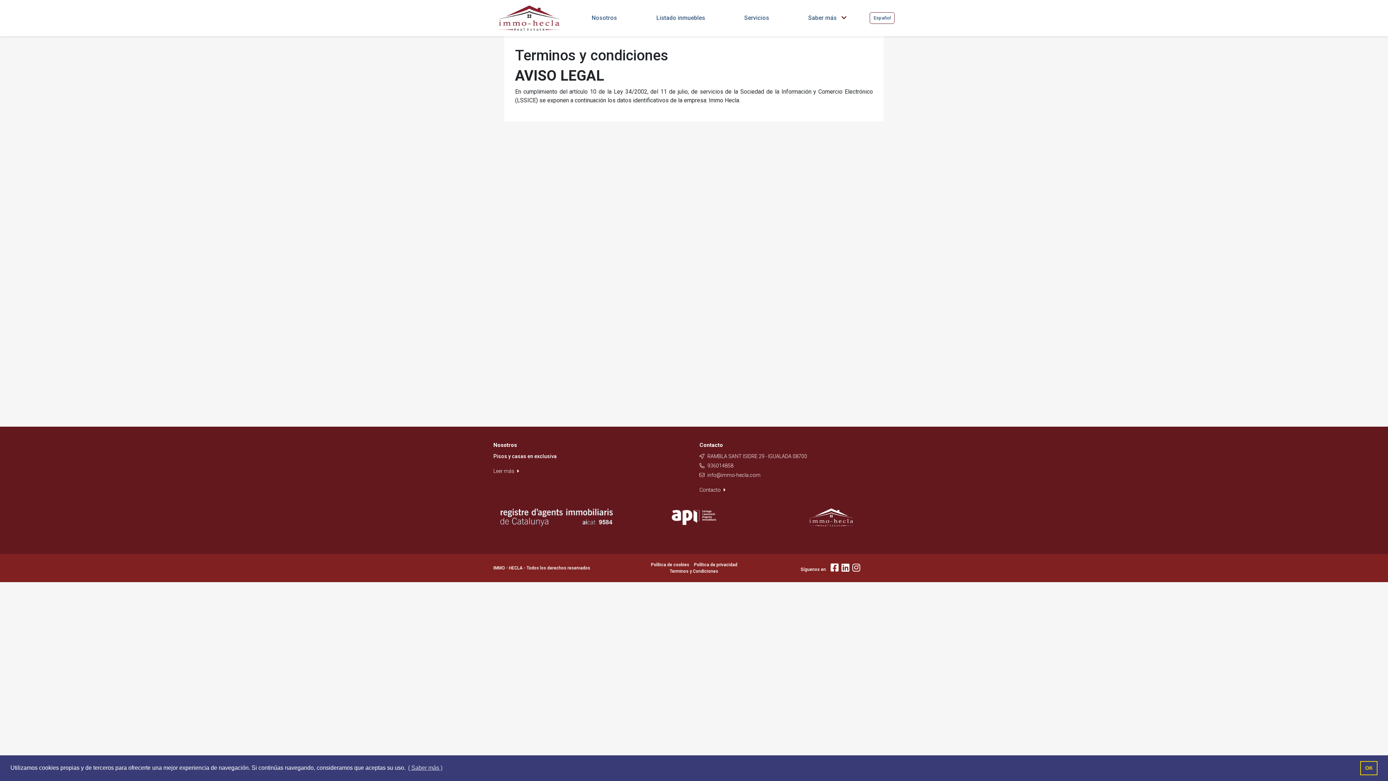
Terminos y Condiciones (694, 571)
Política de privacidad (715, 564)
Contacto (710, 490)
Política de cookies (670, 564)
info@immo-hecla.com (734, 475)
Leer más (504, 471)
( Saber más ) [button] (425, 768)
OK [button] (1369, 768)
